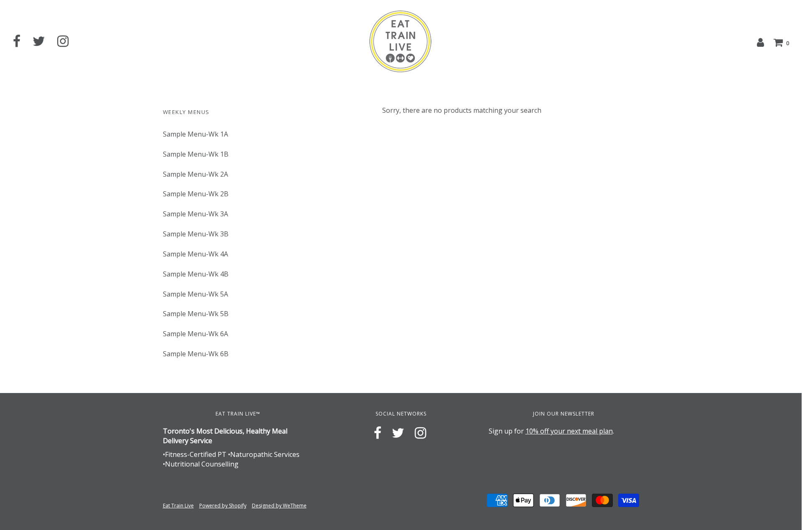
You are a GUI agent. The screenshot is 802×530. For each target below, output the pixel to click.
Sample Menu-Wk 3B (195, 233)
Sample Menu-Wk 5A (195, 294)
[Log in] (760, 42)
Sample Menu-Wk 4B (195, 274)
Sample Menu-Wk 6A (195, 333)
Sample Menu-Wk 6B (195, 353)
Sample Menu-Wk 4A (195, 254)
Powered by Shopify (222, 505)
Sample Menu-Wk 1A (195, 134)
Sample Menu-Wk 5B (195, 313)
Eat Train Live (178, 505)
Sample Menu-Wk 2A (195, 174)
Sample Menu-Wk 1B (195, 154)
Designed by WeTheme (279, 505)
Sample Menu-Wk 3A (195, 213)
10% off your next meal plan (569, 431)
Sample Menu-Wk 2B (195, 193)
